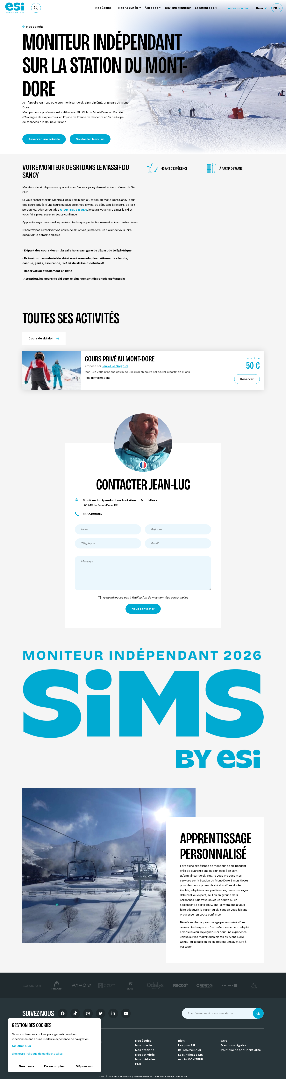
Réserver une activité (44, 139)
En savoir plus (54, 1066)
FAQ (138, 1064)
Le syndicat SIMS (190, 1054)
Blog (181, 1040)
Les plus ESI (186, 1045)
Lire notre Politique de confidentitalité (37, 1053)
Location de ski (206, 8)
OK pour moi (84, 1066)
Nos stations (144, 1050)
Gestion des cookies (143, 1076)
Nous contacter (143, 609)
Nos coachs (35, 26)
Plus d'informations (97, 377)
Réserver (247, 379)
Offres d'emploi (189, 1050)
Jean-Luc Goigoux (115, 366)
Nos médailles (145, 1059)
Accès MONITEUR (190, 1059)
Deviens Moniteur (178, 8)
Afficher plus (21, 1046)
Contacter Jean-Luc (90, 139)
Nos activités (145, 1054)
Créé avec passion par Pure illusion (171, 1076)
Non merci (26, 1066)
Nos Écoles (143, 1040)
